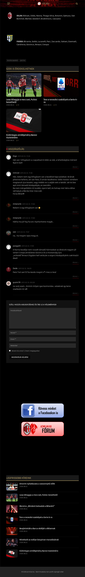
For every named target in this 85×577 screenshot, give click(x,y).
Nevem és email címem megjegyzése (25, 351)
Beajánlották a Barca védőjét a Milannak (37, 528)
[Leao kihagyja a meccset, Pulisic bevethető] (23, 85)
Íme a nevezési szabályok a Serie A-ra (61, 100)
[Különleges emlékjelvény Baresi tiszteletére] (23, 120)
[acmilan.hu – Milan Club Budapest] (43, 3)
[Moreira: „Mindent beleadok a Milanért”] (12, 509)
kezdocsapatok (12, 60)
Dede (15, 268)
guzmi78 (16, 282)
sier (14, 232)
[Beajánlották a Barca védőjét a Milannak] (12, 531)
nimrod (16, 173)
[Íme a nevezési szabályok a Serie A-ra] (61, 85)
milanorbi (17, 204)
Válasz (75, 167)
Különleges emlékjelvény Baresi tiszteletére (21, 136)
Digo (15, 156)
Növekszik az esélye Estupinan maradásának (39, 540)
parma (22, 60)
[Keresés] (76, 3)
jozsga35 (17, 246)
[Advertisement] (42, 383)
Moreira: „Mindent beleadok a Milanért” (37, 506)
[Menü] (8, 3)
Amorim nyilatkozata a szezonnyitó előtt (37, 484)
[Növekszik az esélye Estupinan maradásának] (12, 542)
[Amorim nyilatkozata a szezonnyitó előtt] (12, 486)
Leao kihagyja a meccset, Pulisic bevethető (21, 100)
